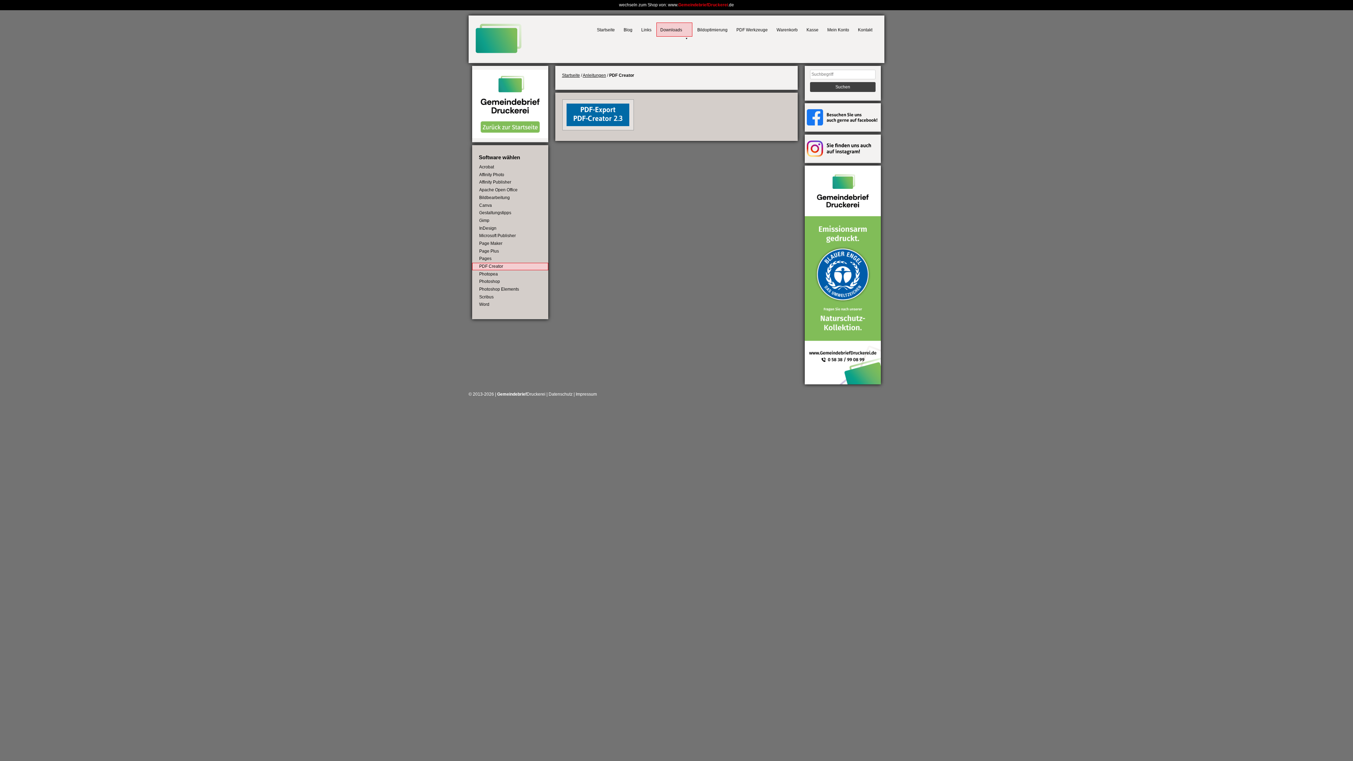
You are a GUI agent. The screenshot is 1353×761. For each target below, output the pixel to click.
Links (646, 29)
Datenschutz (561, 394)
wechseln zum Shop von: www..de (676, 4)
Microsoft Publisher (497, 235)
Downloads (671, 29)
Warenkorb (787, 29)
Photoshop (489, 281)
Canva (485, 205)
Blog (628, 29)
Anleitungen (594, 75)
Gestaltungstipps (495, 212)
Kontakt (865, 29)
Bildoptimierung (712, 29)
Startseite (606, 29)
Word (484, 304)
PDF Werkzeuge (752, 29)
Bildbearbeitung (494, 197)
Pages (485, 258)
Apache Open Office (498, 189)
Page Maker (490, 243)
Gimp (484, 220)
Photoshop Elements (499, 289)
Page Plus (489, 251)
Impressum (586, 394)
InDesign (487, 228)
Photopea (488, 274)
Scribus (486, 297)
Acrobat (486, 167)
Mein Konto (838, 29)
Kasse (812, 29)
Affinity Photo (491, 174)
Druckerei (521, 394)
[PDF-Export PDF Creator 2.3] (598, 124)
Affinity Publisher (495, 182)
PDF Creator (491, 266)
